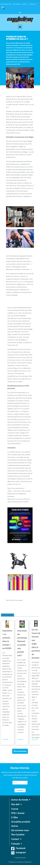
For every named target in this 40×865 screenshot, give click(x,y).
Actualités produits (20, 821)
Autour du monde (19, 799)
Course (14, 808)
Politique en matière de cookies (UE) (20, 862)
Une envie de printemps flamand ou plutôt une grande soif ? (22, 643)
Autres (14, 826)
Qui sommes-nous (6, 4)
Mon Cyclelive (16, 4)
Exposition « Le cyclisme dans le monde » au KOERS (7, 639)
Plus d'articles (20, 751)
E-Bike (14, 817)
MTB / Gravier (18, 813)
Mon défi (15, 804)
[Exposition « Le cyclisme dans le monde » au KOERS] (7, 624)
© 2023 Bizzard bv (20, 857)
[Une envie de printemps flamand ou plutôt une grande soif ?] (22, 624)
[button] (3, 8)
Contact (24, 4)
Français (32, 4)
